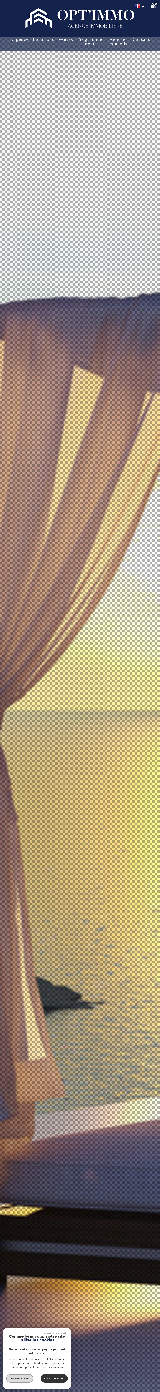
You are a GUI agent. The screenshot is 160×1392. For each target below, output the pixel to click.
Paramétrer (20, 1378)
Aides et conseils (119, 41)
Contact (141, 39)
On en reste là (52, 1333)
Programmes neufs (91, 41)
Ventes (66, 39)
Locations (43, 39)
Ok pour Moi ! (54, 1378)
